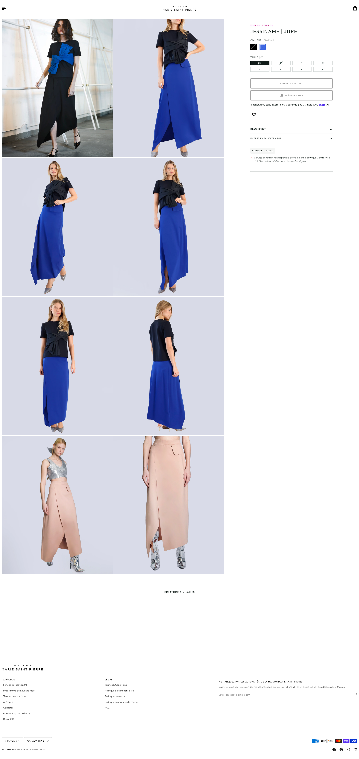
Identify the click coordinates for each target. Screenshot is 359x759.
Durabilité (8, 718)
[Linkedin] (355, 749)
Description (258, 128)
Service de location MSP (16, 684)
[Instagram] (348, 749)
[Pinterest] (341, 749)
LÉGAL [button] (109, 679)
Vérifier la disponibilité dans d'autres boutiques (280, 161)
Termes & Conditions (116, 684)
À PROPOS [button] (9, 679)
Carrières (8, 707)
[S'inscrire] (354, 694)
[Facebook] (334, 749)
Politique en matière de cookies (121, 701)
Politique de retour (115, 696)
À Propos (8, 701)
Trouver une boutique (14, 696)
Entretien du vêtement (265, 138)
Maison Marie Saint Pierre (21, 749)
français (11, 740)
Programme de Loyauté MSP (19, 690)
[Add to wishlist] (254, 114)
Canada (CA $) (36, 740)
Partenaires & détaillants (16, 713)
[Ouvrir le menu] (7, 8)
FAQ (107, 707)
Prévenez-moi (294, 95)
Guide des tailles (262, 150)
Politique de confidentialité (119, 690)
